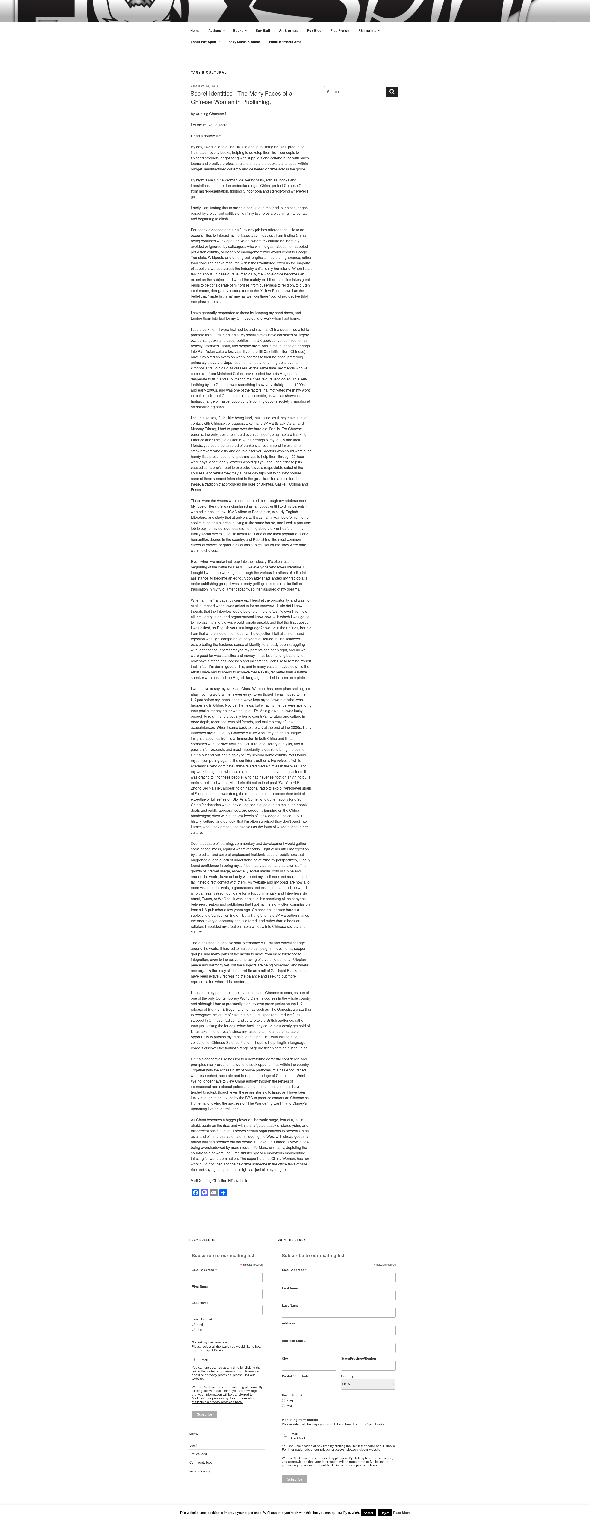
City (285, 1358)
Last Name (200, 1303)
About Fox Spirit (203, 41)
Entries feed (198, 1454)
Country (347, 1376)
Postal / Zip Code (295, 1376)
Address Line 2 (294, 1341)
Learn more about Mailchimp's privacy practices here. (224, 1400)
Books (238, 30)
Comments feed (201, 1462)
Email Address (204, 1270)
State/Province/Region (358, 1358)
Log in (193, 1445)
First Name (200, 1286)
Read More (401, 1512)
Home (194, 30)
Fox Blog (314, 30)
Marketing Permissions (210, 1342)
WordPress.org (200, 1471)
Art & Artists (288, 30)
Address (288, 1323)
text (199, 1330)
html (200, 1324)
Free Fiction (339, 30)
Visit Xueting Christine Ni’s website (219, 1180)
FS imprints (367, 30)
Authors (214, 30)
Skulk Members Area (285, 41)
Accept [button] (368, 1512)
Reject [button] (385, 1512)
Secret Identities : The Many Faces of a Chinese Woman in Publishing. (241, 97)
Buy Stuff (263, 30)
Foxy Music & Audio (244, 41)
